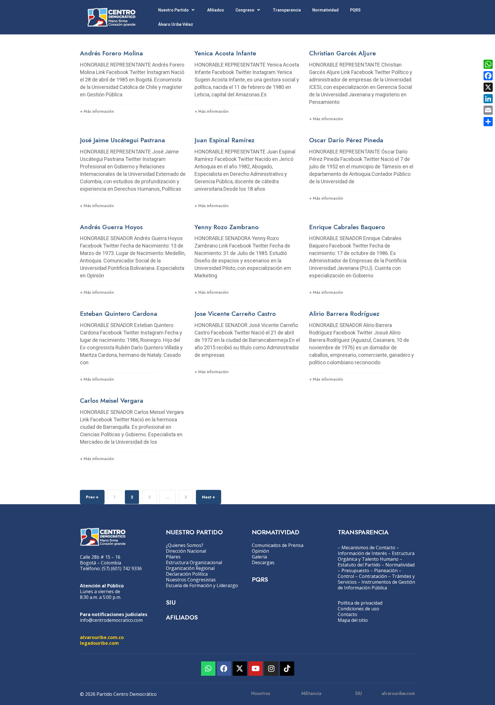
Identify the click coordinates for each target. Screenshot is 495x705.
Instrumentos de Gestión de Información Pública (376, 585)
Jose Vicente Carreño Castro (235, 313)
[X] (488, 87)
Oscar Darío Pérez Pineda (346, 140)
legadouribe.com (99, 643)
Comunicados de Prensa (277, 545)
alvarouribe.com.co (102, 637)
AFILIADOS (182, 617)
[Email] (488, 110)
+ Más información (97, 111)
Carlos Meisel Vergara (111, 400)
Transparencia (287, 10)
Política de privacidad (360, 603)
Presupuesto (355, 570)
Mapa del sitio (353, 620)
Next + (208, 497)
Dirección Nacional (186, 551)
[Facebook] (224, 668)
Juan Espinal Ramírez (224, 140)
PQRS (355, 10)
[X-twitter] (240, 668)
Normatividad (325, 10)
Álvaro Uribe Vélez (175, 24)
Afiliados (215, 10)
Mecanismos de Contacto (368, 547)
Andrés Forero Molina (111, 53)
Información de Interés (362, 553)
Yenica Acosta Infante (225, 53)
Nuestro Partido (173, 10)
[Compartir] (488, 121)
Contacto (347, 614)
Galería (259, 557)
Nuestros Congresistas (191, 580)
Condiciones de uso (358, 608)
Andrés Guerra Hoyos (111, 226)
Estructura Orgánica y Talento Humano (376, 556)
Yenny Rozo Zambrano (227, 226)
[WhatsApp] (488, 64)
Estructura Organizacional (194, 562)
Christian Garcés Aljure (342, 53)
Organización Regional (190, 568)
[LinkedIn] (488, 98)
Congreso (244, 10)
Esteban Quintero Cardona (118, 313)
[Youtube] (255, 668)
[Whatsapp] (208, 668)
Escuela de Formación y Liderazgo (202, 585)
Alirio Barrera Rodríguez (344, 313)
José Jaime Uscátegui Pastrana (122, 140)
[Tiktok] (287, 668)
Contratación (373, 576)
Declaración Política (187, 574)
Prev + (92, 497)
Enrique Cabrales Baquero (347, 226)
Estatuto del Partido (359, 565)
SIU (170, 602)
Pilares (173, 557)
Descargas (263, 562)
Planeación (386, 570)
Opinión (260, 551)
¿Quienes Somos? (184, 545)
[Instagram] (271, 668)
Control (346, 576)
